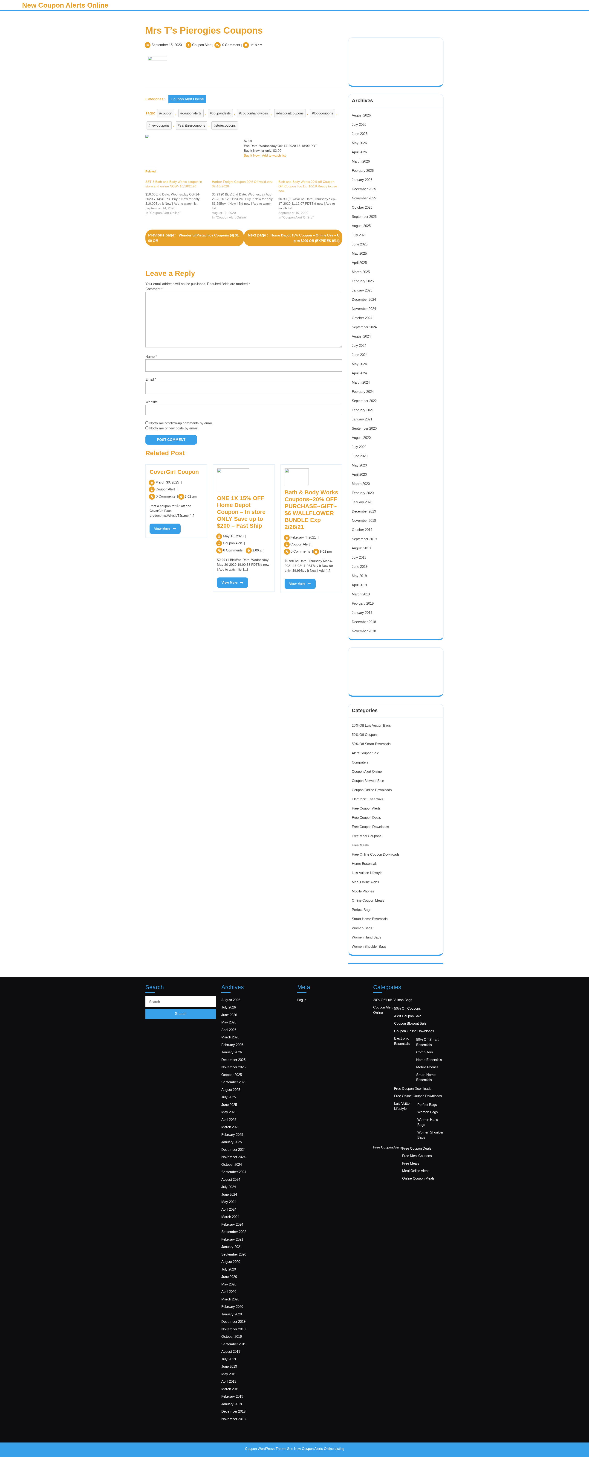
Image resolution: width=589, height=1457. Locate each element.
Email (150, 379)
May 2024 (359, 364)
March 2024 (361, 382)
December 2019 (364, 511)
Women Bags (362, 928)
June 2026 (359, 134)
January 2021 (362, 419)
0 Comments (167, 496)
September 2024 (364, 327)
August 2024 (361, 336)
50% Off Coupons (365, 735)
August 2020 (361, 438)
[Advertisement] (382, 55)
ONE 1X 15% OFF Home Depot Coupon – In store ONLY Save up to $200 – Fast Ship (241, 512)
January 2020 (362, 502)
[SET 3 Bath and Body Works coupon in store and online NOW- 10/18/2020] (178, 197)
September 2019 (364, 539)
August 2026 (361, 115)
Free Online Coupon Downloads (376, 854)
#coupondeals (220, 113)
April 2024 (359, 373)
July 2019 (359, 557)
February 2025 (363, 281)
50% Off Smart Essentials (371, 744)
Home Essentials (365, 863)
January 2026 (362, 180)
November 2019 (364, 520)
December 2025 (364, 189)
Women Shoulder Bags (369, 946)
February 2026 (363, 170)
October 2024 (362, 318)
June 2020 (359, 456)
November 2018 (364, 631)
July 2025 (359, 235)
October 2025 (362, 207)
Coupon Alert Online (187, 99)
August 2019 (361, 548)
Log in (301, 1000)
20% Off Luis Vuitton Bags (371, 725)
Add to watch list (274, 155)
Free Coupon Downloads (370, 827)
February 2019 (363, 603)
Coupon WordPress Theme (265, 1449)
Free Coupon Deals (366, 817)
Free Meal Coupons (366, 836)
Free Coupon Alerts (366, 808)
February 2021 (363, 410)
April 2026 (359, 152)
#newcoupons (159, 125)
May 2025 (359, 253)
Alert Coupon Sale (365, 753)
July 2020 (359, 447)
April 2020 (359, 474)
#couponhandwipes (253, 113)
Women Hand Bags (366, 937)
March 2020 (361, 484)
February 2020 (363, 493)
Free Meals (360, 845)
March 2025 (361, 272)
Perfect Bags (361, 910)
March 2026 (361, 161)
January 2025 (362, 290)
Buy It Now (252, 155)
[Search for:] (180, 1002)
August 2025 (361, 226)
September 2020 (364, 428)
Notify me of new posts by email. (173, 428)
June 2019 (359, 566)
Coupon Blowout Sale (368, 781)
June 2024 (359, 355)
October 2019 (362, 530)
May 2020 (359, 465)
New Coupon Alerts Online (65, 5)
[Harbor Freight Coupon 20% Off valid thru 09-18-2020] (245, 199)
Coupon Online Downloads (372, 790)
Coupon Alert (201, 45)
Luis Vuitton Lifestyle (367, 873)
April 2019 (359, 585)
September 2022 (364, 401)
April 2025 (359, 263)
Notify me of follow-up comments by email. (181, 423)
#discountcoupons (290, 113)
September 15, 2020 (166, 45)
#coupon (165, 113)
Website (151, 402)
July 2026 (359, 124)
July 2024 (359, 345)
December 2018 (364, 622)
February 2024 (363, 391)
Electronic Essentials (367, 799)
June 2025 (359, 244)
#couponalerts (191, 113)
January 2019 (362, 613)
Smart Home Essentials (370, 919)
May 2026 (359, 143)
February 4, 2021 (304, 537)
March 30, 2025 (169, 482)
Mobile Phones (363, 891)
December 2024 (364, 299)
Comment (154, 289)
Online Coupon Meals (368, 900)
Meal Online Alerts (365, 882)
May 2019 (359, 576)
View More (160, 527)
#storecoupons (225, 125)
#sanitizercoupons (191, 125)
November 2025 (364, 198)
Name (151, 356)
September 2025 (364, 217)
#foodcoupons (322, 113)
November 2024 (364, 309)
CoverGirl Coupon (174, 472)
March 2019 (361, 594)
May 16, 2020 (234, 536)
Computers (360, 762)
